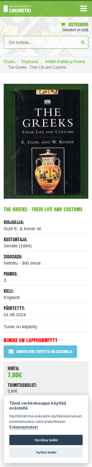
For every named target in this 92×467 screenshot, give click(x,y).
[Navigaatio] (83, 9)
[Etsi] (83, 42)
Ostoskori (77, 24)
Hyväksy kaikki (46, 440)
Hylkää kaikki (46, 452)
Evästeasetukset (23, 427)
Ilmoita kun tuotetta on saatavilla (44, 351)
